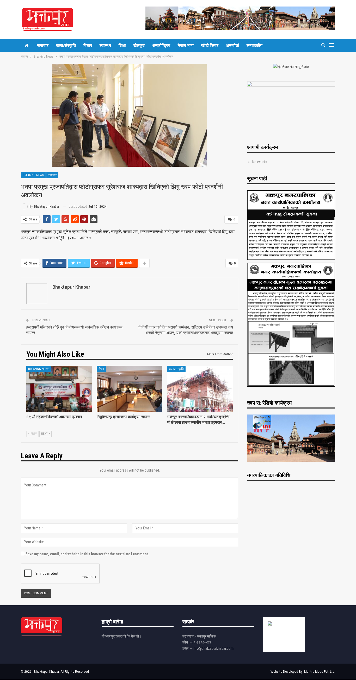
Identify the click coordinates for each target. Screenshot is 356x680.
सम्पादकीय (254, 45)
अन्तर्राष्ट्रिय (161, 45)
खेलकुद (139, 45)
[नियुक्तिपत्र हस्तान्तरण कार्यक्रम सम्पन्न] (129, 389)
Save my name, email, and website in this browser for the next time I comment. (87, 554)
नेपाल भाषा (186, 45)
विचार (87, 45)
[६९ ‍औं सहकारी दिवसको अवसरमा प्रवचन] (59, 389)
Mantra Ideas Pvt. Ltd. (319, 671)
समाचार (42, 45)
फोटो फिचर (209, 45)
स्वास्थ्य (105, 45)
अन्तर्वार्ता (232, 45)
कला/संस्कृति (66, 45)
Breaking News (33, 175)
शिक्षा (122, 45)
